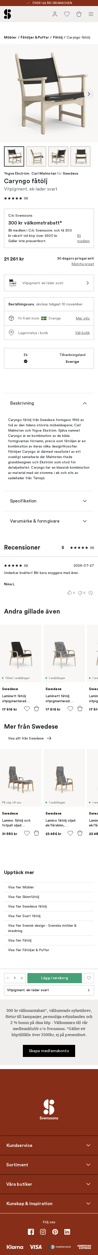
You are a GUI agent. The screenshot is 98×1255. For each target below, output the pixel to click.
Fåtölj (58, 37)
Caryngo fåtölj (78, 37)
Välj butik (82, 332)
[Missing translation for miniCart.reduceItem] (7, 978)
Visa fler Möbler (21, 887)
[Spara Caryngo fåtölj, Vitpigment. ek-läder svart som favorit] (89, 978)
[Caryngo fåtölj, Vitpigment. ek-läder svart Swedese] (49, 93)
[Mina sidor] (55, 14)
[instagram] (43, 1232)
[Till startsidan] (7, 14)
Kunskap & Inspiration (29, 1203)
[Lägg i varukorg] (36, 708)
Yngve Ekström (16, 173)
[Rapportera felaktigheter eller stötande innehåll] (90, 593)
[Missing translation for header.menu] (91, 14)
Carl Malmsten (43, 173)
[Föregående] (9, 94)
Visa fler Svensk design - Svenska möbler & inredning (42, 928)
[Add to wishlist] (27, 708)
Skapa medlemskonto (49, 1051)
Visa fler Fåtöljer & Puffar (28, 950)
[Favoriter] (67, 14)
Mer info (83, 318)
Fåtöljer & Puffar (35, 37)
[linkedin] (67, 1232)
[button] (16, 198)
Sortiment (17, 1164)
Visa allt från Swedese (26, 738)
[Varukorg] (79, 14)
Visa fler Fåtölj (20, 940)
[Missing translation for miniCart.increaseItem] (21, 978)
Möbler (10, 37)
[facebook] (31, 1232)
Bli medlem (83, 238)
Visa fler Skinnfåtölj (23, 897)
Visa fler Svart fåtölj (24, 916)
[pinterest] (55, 1232)
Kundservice (19, 1145)
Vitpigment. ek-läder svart (28, 990)
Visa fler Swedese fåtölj (27, 906)
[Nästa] (89, 94)
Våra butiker (19, 1184)
